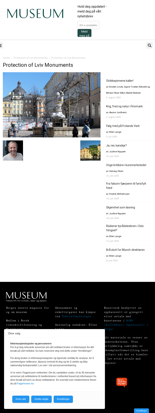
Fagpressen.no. (25, 383)
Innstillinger (141, 411)
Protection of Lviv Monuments (31, 58)
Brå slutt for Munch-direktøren (125, 249)
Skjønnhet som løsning (120, 207)
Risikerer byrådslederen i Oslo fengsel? (125, 228)
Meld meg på (84, 33)
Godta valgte (41, 399)
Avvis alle (21, 399)
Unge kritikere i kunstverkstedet (126, 165)
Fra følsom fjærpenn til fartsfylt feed (126, 185)
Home (6, 58)
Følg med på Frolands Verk (123, 126)
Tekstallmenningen (76, 316)
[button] (149, 45)
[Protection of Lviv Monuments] (52, 136)
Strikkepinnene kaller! (119, 80)
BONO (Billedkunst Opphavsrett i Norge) (126, 325)
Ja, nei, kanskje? (116, 145)
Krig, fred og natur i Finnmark (124, 106)
